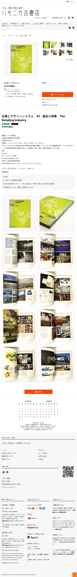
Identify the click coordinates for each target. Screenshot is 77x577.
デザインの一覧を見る (13, 91)
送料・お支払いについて (49, 99)
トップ (3, 35)
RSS (3, 481)
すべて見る (69, 59)
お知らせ (5, 23)
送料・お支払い (63, 23)
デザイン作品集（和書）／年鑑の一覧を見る (20, 94)
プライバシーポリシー (9, 487)
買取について (6, 26)
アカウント (71, 1)
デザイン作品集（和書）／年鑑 (23, 35)
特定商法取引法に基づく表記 (11, 484)
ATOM (8, 481)
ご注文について (50, 23)
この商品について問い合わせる (16, 96)
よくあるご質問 (38, 23)
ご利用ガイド (14, 23)
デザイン (10, 35)
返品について (46, 102)
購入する (38, 392)
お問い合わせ (25, 23)
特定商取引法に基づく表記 (50, 105)
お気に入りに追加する (13, 89)
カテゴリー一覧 (18, 26)
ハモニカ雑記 (6, 478)
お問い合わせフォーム (7, 520)
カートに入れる (58, 94)
